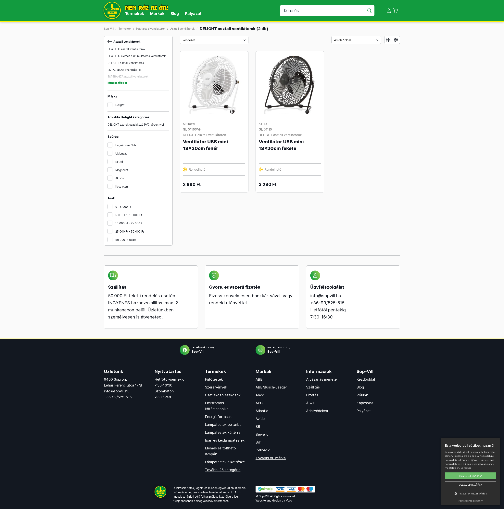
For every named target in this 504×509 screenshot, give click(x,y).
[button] (470, 493)
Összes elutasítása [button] (470, 484)
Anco (260, 395)
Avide (260, 419)
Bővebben (466, 467)
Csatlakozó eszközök (223, 395)
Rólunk (362, 395)
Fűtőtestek (214, 379)
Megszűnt (121, 170)
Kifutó (119, 161)
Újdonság (121, 153)
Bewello (262, 434)
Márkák (157, 13)
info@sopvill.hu (325, 295)
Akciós (119, 178)
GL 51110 (265, 129)
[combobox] (214, 40)
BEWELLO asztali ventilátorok (126, 49)
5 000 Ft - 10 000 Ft (128, 215)
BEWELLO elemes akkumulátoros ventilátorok (136, 56)
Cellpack (263, 450)
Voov (289, 500)
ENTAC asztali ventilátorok (124, 69)
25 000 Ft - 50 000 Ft (129, 231)
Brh (258, 442)
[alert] (470, 471)
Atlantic (262, 411)
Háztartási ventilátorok (150, 28)
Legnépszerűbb (125, 145)
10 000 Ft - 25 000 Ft (129, 223)
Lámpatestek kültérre (222, 432)
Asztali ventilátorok (182, 28)
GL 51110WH (192, 129)
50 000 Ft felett (125, 239)
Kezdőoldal (366, 379)
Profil (388, 10)
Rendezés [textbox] (189, 40)
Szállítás (313, 387)
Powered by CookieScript (471, 501)
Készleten (121, 186)
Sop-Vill (109, 28)
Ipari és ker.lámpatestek (225, 440)
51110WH (189, 124)
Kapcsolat (365, 403)
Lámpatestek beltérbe (223, 424)
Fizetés (312, 395)
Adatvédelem (317, 411)
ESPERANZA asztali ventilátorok (127, 76)
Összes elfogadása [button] (470, 475)
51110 (263, 124)
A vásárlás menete (321, 379)
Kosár (395, 10)
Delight (119, 105)
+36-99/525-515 (327, 302)
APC (259, 403)
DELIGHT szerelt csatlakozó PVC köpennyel (135, 124)
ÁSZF (310, 403)
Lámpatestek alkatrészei (225, 462)
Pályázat (193, 13)
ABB (259, 379)
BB (258, 426)
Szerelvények (216, 387)
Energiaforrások (218, 417)
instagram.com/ (279, 349)
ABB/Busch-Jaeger (271, 387)
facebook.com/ (203, 349)
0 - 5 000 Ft (123, 206)
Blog (174, 13)
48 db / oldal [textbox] (342, 40)
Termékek (134, 13)
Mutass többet (117, 82)
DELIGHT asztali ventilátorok (125, 62)
